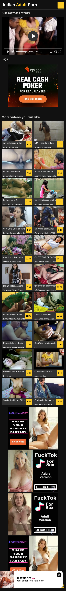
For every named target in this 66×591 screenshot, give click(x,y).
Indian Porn (20, 4)
